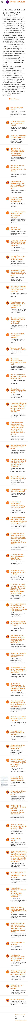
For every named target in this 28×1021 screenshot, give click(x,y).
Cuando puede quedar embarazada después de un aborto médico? (18, 972)
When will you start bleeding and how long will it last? (18, 572)
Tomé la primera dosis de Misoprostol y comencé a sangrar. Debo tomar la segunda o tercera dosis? (18, 607)
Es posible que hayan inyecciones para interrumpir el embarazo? (17, 214)
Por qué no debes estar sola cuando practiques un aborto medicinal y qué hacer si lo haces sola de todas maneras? (18, 407)
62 (5, 49)
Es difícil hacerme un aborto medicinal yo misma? (17, 123)
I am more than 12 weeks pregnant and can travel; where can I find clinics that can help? (18, 185)
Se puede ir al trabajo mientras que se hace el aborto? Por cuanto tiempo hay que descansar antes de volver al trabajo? (18, 588)
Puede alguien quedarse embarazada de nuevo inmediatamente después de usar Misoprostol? (18, 892)
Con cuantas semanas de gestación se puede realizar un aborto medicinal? (18, 288)
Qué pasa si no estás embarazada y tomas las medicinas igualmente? (17, 320)
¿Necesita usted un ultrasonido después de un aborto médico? (18, 826)
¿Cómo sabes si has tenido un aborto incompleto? (17, 747)
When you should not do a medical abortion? (18, 349)
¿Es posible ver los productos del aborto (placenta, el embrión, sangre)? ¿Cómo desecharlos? (18, 639)
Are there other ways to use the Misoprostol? (18, 490)
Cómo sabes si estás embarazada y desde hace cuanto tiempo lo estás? (18, 272)
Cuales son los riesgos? (15, 839)
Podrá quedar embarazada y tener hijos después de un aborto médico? (17, 957)
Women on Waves (17, 1)
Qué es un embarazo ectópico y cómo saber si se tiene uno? (18, 376)
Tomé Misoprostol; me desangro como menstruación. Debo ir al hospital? (18, 874)
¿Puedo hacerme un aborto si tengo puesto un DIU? (18, 390)
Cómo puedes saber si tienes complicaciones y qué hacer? (18, 718)
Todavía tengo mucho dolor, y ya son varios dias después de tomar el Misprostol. (18, 670)
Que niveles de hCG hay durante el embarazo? (17, 335)
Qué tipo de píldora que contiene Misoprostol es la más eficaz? (18, 168)
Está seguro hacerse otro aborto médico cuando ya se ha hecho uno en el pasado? (18, 520)
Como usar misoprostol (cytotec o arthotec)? (18, 136)
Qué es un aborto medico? (16, 108)
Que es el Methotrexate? (15, 228)
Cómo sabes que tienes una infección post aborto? (17, 732)
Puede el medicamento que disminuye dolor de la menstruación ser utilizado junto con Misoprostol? (18, 462)
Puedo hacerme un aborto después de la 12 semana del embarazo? (17, 304)
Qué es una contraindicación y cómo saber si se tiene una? (18, 361)
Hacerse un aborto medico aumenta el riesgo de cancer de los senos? (18, 909)
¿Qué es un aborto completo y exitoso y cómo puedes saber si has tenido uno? (18, 703)
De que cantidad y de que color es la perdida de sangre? (18, 623)
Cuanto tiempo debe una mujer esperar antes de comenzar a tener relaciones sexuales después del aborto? (17, 927)
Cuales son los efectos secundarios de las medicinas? (18, 655)
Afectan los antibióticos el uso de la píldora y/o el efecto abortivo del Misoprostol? (18, 242)
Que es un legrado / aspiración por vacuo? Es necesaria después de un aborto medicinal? (18, 762)
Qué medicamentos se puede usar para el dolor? (18, 447)
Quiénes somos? (20, 1015)
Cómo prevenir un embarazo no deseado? (16, 987)
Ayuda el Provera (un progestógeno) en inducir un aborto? (17, 258)
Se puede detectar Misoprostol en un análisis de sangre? (17, 778)
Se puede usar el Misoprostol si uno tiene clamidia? (16, 199)
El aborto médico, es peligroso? (17, 943)
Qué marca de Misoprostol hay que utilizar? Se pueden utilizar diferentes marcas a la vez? (17, 151)
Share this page (14, 99)
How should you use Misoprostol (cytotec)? (18, 478)
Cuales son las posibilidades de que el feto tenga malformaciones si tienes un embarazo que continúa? (18, 809)
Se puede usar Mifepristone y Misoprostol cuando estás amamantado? (17, 504)
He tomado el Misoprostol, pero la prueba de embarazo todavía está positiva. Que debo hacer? (17, 686)
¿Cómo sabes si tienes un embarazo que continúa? (18, 792)
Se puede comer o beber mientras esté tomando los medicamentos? (17, 557)
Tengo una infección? (17, 999)
